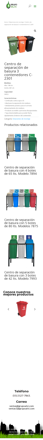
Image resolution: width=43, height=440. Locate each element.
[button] (35, 31)
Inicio (6, 22)
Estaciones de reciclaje (16, 22)
